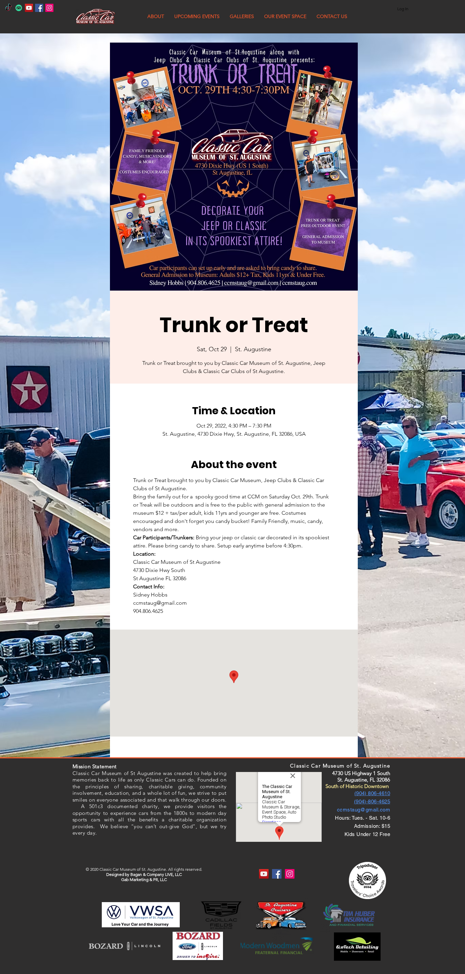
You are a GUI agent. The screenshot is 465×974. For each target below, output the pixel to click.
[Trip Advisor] (19, 8)
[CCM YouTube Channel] (29, 8)
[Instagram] (49, 8)
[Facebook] (39, 8)
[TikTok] (8, 8)
